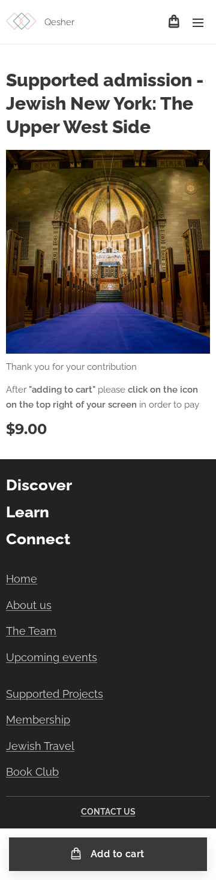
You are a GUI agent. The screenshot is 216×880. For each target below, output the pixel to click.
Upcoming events (51, 657)
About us (29, 605)
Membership (38, 719)
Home (21, 578)
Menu (198, 22)
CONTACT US (108, 811)
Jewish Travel (40, 746)
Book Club (32, 772)
